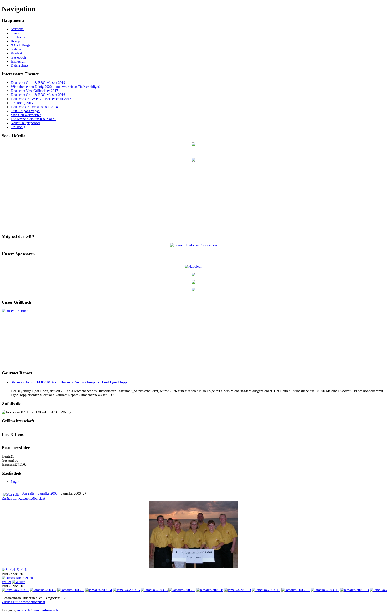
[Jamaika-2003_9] (237, 590)
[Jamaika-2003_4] (98, 590)
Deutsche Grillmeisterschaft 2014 (34, 107)
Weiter (6, 582)
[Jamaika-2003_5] (126, 590)
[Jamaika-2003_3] (70, 590)
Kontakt (16, 53)
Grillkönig (18, 37)
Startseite (17, 29)
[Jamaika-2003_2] (43, 590)
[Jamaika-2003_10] (266, 590)
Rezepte (16, 41)
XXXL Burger (21, 45)
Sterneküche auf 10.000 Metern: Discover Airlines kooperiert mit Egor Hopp (69, 382)
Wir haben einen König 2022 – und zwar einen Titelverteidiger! (55, 87)
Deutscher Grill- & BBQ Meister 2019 (38, 83)
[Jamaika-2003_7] (181, 590)
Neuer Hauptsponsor (25, 123)
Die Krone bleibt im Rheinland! (33, 119)
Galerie (16, 49)
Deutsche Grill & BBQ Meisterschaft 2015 (41, 99)
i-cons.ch (23, 610)
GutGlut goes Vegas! (25, 111)
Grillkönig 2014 (22, 103)
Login (15, 482)
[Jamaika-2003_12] (325, 590)
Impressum (18, 61)
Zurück (22, 570)
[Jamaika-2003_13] (354, 590)
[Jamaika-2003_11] (295, 590)
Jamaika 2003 (48, 493)
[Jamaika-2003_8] (209, 590)
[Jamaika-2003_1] (15, 590)
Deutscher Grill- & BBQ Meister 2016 (38, 95)
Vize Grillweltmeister (26, 115)
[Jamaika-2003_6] (154, 590)
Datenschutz (19, 65)
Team (15, 33)
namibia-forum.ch (45, 610)
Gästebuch (18, 57)
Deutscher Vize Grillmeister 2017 (34, 91)
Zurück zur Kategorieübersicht (23, 498)
